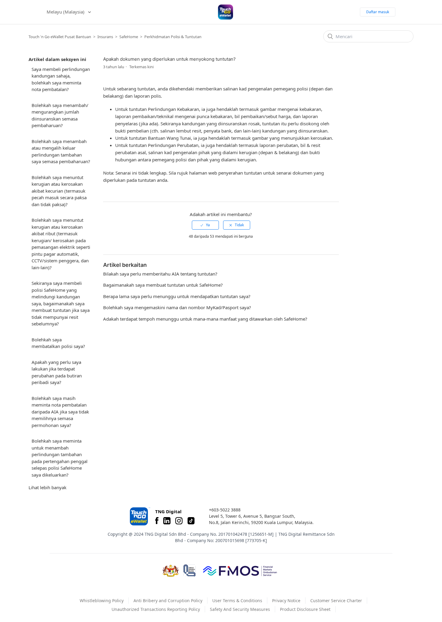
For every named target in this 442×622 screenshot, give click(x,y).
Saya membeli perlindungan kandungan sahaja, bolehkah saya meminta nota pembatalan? (61, 79)
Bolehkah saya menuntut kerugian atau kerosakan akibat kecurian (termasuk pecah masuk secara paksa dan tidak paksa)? (59, 190)
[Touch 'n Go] (139, 516)
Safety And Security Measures (240, 609)
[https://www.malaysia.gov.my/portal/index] (171, 571)
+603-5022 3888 (225, 510)
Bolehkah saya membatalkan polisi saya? (58, 343)
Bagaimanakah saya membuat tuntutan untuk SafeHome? (163, 285)
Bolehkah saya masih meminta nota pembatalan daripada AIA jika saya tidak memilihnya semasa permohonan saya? (60, 411)
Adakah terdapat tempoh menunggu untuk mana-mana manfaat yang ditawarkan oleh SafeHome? (205, 319)
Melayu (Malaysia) (66, 12)
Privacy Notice (286, 600)
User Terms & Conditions (237, 600)
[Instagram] (179, 520)
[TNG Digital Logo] (225, 12)
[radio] (205, 225)
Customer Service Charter (336, 600)
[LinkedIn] (166, 520)
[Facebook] (156, 520)
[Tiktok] (191, 520)
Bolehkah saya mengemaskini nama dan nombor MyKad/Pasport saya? (177, 307)
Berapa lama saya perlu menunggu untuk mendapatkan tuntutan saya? (176, 296)
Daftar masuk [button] (377, 11)
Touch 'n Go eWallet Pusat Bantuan (60, 36)
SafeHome (128, 36)
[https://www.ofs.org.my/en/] (240, 570)
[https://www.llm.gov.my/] (189, 570)
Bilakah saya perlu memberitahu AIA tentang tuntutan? (160, 274)
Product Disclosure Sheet (305, 609)
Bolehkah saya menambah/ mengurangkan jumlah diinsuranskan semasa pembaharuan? (60, 115)
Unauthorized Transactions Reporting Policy (156, 609)
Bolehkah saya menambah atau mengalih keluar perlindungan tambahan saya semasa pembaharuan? (61, 151)
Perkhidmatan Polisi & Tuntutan (172, 36)
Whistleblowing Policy (102, 600)
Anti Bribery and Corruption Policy (168, 600)
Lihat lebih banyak (47, 487)
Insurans (105, 36)
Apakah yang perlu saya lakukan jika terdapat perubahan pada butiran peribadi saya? (57, 372)
